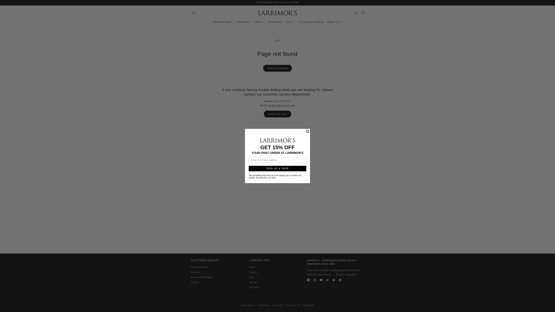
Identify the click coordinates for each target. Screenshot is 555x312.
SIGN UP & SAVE (277, 168)
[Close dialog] (307, 131)
